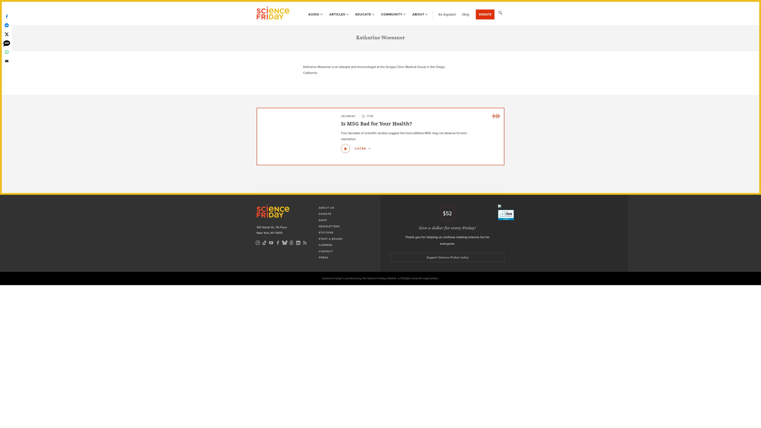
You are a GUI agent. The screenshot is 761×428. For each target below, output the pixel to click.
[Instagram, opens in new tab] (258, 242)
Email (7, 60)
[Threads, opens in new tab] (291, 242)
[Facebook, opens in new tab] (278, 242)
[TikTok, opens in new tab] (264, 242)
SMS (7, 43)
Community (391, 14)
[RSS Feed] (305, 242)
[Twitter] (7, 34)
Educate (363, 14)
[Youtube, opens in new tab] (271, 242)
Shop (465, 14)
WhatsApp (7, 52)
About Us (326, 207)
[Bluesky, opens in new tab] (285, 242)
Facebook (7, 16)
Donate (485, 14)
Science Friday (273, 13)
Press (323, 257)
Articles (337, 14)
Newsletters (329, 226)
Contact (326, 251)
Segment (348, 116)
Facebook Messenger (7, 25)
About (418, 14)
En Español (447, 14)
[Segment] (496, 116)
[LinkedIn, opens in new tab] (298, 242)
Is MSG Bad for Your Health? (376, 124)
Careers (325, 245)
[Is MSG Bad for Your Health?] (345, 148)
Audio (313, 14)
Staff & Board (330, 239)
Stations (326, 232)
